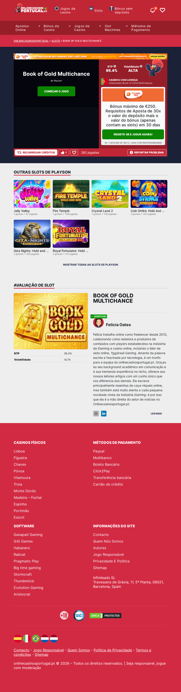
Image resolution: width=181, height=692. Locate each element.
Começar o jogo (56, 91)
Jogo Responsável (108, 554)
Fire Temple (61, 211)
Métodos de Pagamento (141, 28)
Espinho (20, 504)
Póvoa (19, 471)
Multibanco (102, 458)
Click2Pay (101, 471)
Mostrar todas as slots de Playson (90, 264)
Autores (99, 548)
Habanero (22, 548)
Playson (58, 80)
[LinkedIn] (103, 414)
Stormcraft (23, 574)
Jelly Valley (22, 211)
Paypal (98, 451)
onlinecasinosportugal (31, 40)
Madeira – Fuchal (28, 497)
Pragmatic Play (26, 561)
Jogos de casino (67, 10)
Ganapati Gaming (28, 534)
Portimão (21, 511)
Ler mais (156, 413)
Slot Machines (113, 28)
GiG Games (23, 541)
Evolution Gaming (28, 587)
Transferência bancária (112, 477)
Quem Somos (79, 650)
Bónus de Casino (51, 28)
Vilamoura (22, 477)
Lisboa (19, 451)
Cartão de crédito (108, 484)
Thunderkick (24, 581)
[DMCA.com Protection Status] (105, 615)
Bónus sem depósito (124, 10)
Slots (98, 10)
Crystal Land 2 (102, 211)
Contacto (101, 534)
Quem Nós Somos (108, 541)
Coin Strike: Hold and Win (149, 211)
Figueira (20, 458)
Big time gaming (27, 567)
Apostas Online (22, 28)
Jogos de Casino (82, 28)
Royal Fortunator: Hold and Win (75, 251)
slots (56, 40)
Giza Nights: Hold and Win (33, 251)
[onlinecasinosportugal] (31, 10)
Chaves (20, 464)
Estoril (19, 517)
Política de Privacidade (113, 650)
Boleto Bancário (106, 464)
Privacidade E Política (111, 561)
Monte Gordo (25, 491)
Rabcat (19, 554)
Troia (18, 484)
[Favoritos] (162, 10)
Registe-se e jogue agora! (133, 134)
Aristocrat (22, 594)
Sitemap (100, 567)
